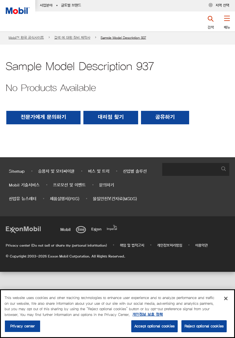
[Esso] (82, 229)
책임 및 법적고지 (132, 245)
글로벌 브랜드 (71, 5)
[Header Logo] (17, 7)
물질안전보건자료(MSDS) (115, 199)
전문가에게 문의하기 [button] (43, 117)
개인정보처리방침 (169, 245)
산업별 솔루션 (135, 171)
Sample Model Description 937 (123, 38)
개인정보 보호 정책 (147, 315)
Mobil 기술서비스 (24, 185)
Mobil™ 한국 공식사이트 (26, 38)
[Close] (226, 298)
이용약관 (201, 245)
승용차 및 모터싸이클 (56, 171)
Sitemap (17, 171)
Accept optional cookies (154, 326)
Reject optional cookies (204, 326)
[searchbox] (190, 169)
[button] (227, 24)
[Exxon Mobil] (23, 229)
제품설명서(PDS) (64, 199)
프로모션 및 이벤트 (69, 185)
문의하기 (106, 185)
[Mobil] (66, 229)
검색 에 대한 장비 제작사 (72, 38)
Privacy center (22, 326)
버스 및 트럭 (98, 171)
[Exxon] (97, 229)
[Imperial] (113, 227)
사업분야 (46, 5)
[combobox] (195, 169)
